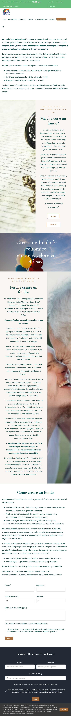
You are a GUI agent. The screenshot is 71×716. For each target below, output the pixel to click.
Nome (8, 344)
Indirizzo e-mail (11, 354)
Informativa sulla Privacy (30, 363)
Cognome (40, 344)
